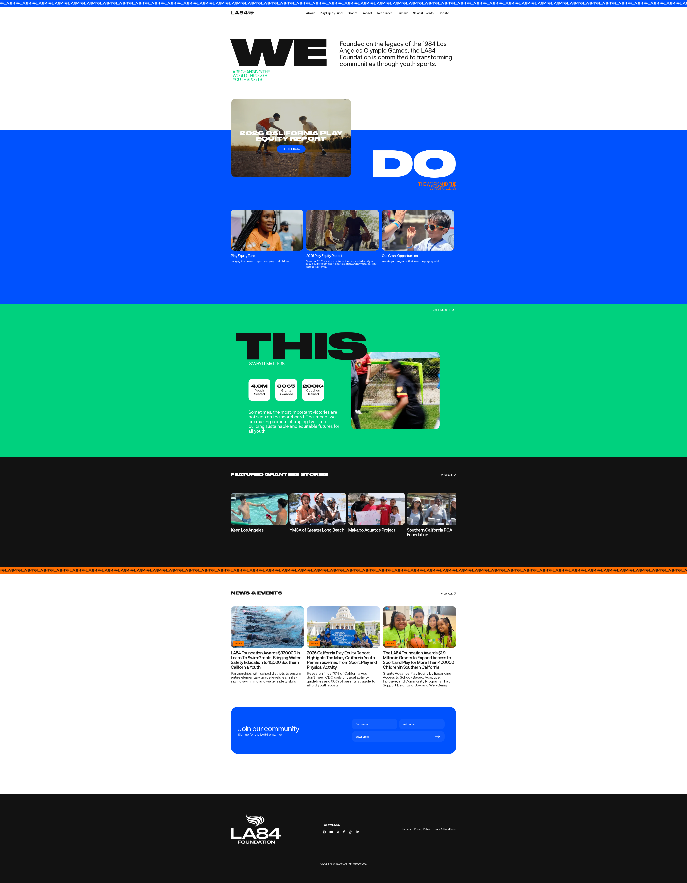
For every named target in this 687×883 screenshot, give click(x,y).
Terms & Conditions (444, 829)
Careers (406, 829)
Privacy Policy (422, 829)
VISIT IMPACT (441, 310)
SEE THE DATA (291, 148)
